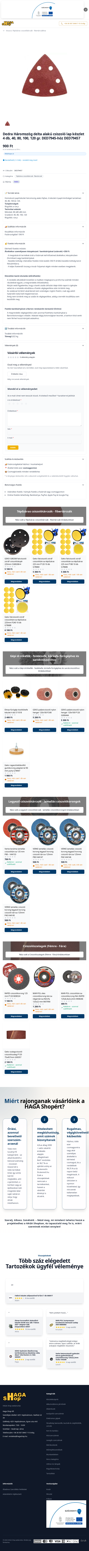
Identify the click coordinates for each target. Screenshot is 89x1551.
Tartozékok (50, 1473)
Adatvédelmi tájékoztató (12, 1494)
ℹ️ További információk (15, 328)
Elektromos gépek (53, 1418)
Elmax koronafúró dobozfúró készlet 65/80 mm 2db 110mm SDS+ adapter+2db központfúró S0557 (27, 1323)
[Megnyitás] (42, 9)
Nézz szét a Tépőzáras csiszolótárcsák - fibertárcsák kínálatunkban (44, 520)
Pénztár (49, 1494)
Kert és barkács (52, 1431)
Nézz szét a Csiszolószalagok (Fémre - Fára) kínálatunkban (44, 954)
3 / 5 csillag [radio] (18, 403)
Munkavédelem (52, 1454)
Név (10, 429)
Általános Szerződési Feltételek (15, 1489)
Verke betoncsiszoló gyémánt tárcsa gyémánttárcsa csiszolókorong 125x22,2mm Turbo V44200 (67, 1356)
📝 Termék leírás (12, 193)
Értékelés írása (17, 374)
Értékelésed (13, 411)
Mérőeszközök (51, 1445)
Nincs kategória (52, 1459)
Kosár (48, 1489)
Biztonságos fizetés (13, 485)
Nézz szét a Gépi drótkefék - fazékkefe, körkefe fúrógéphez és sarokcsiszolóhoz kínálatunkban (44, 669)
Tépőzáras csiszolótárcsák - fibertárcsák (29, 176)
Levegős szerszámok (54, 1440)
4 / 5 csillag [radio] (22, 403)
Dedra (16, 182)
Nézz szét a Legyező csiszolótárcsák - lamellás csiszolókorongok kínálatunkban (44, 810)
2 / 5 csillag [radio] (13, 403)
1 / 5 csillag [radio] (9, 403)
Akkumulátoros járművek (56, 1404)
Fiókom (49, 1499)
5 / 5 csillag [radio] (26, 403)
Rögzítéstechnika (53, 1469)
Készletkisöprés (52, 1399)
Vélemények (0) (11, 345)
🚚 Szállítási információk (15, 226)
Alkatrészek (50, 1409)
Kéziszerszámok (52, 1435)
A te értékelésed (14, 400)
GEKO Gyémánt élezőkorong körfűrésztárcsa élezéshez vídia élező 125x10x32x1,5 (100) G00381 (27, 1354)
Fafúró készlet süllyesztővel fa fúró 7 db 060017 (34, 1296)
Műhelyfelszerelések (54, 1450)
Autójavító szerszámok (55, 1414)
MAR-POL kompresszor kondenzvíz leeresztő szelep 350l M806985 (67, 1322)
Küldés (13, 447)
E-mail (11, 438)
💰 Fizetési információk (15, 243)
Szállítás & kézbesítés (14, 459)
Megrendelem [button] (16, 581)
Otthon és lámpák (53, 1464)
